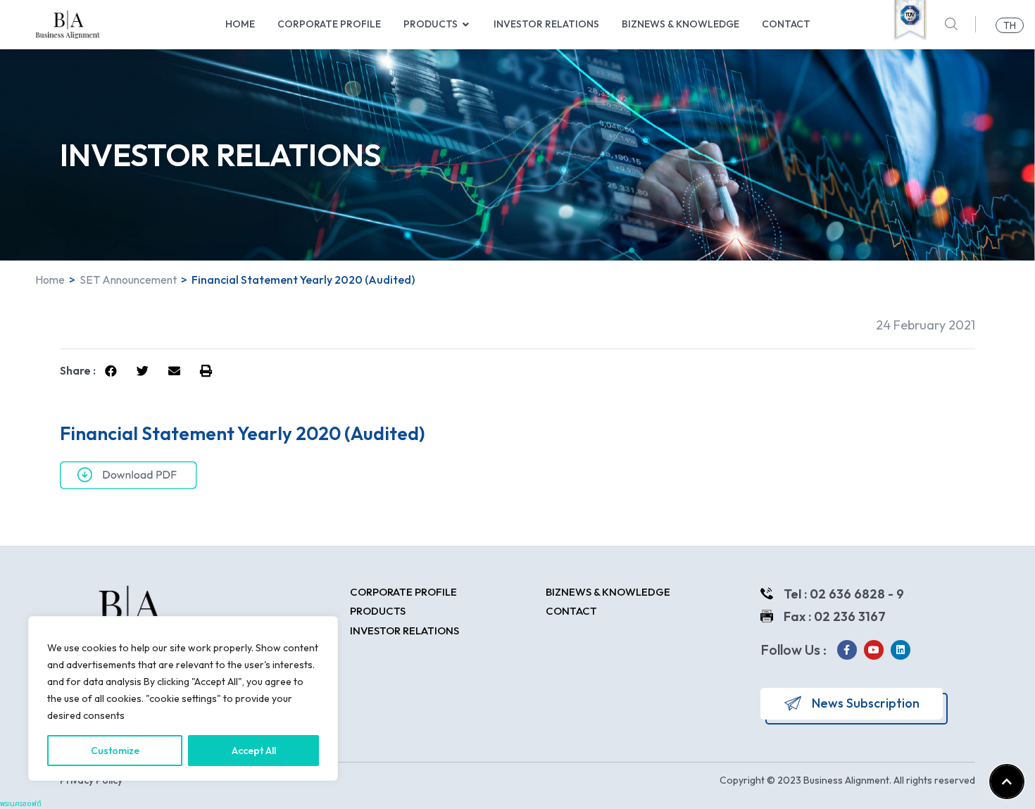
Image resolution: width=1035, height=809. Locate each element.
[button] (466, 24)
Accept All (254, 750)
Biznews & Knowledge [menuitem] (680, 24)
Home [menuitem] (240, 24)
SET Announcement (128, 279)
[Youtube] (874, 650)
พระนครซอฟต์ (21, 803)
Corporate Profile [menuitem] (329, 24)
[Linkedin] (900, 650)
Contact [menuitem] (786, 24)
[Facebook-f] (847, 650)
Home (50, 279)
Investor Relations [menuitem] (546, 24)
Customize (115, 750)
